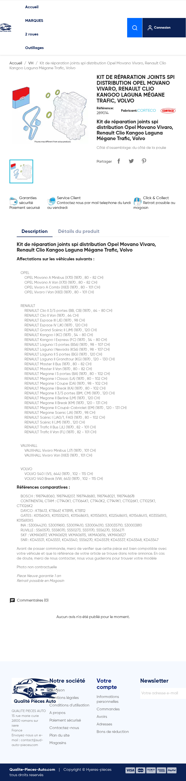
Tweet (131, 161)
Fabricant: (129, 110)
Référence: (105, 108)
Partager (119, 161)
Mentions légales (64, 698)
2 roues (31, 34)
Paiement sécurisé (65, 720)
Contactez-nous (64, 728)
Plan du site (59, 736)
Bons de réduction (113, 732)
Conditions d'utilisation (69, 705)
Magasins (57, 743)
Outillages (34, 48)
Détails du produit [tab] (79, 231)
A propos (57, 713)
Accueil (32, 7)
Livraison (57, 690)
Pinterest (144, 161)
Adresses (104, 724)
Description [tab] (35, 231)
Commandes (108, 709)
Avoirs (102, 717)
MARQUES (34, 21)
